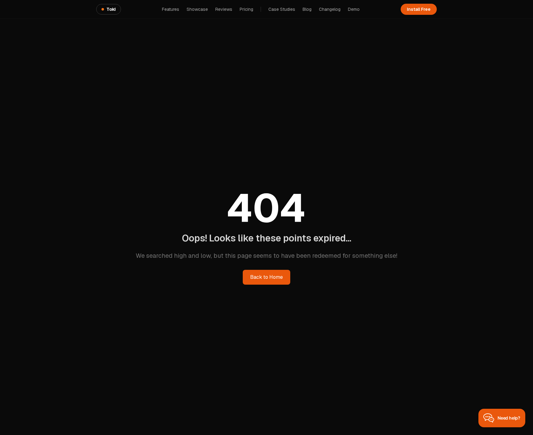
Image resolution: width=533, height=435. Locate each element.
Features (170, 9)
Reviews (223, 9)
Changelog (330, 9)
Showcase (197, 9)
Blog (307, 9)
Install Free (419, 9)
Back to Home (266, 277)
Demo (354, 9)
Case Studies (281, 9)
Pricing (246, 9)
